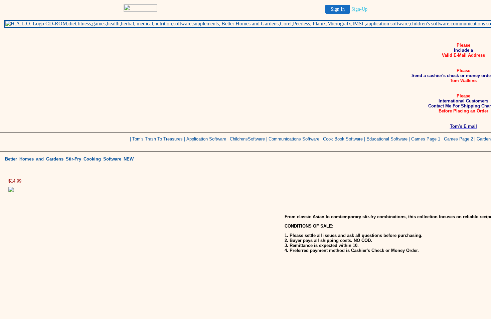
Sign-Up (359, 9)
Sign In (338, 9)
